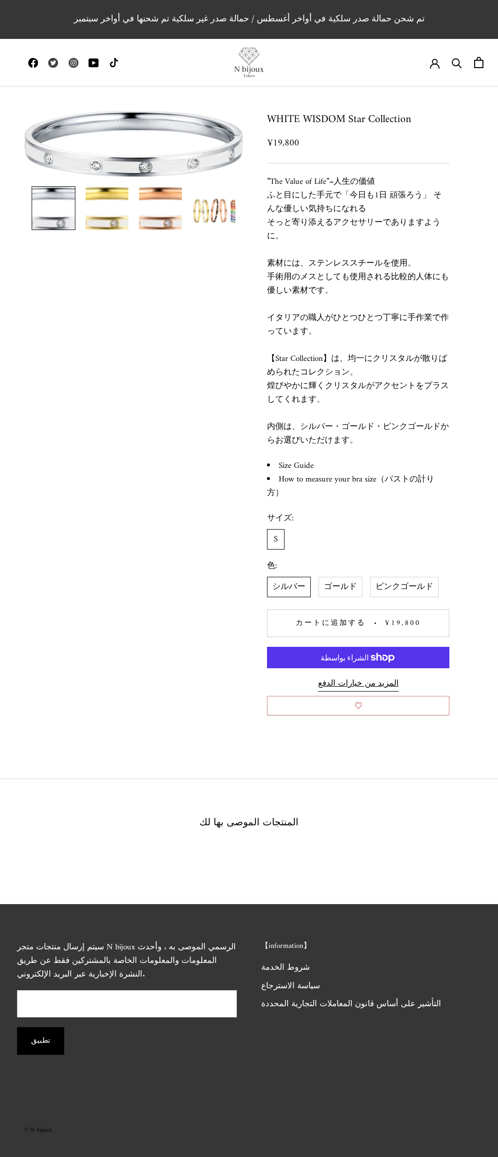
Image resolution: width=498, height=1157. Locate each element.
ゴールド (340, 587)
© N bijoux (38, 1130)
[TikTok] (114, 63)
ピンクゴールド (404, 587)
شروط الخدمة (285, 968)
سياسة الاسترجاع (290, 986)
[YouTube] (93, 63)
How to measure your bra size (327, 479)
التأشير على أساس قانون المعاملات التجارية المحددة (351, 1004)
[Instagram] (73, 63)
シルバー (288, 587)
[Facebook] (33, 63)
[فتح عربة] (478, 62)
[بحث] (457, 62)
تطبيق (40, 1041)
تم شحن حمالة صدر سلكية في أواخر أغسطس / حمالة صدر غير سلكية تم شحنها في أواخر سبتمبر (249, 19)
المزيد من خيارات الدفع (358, 683)
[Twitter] (53, 63)
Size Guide (296, 466)
